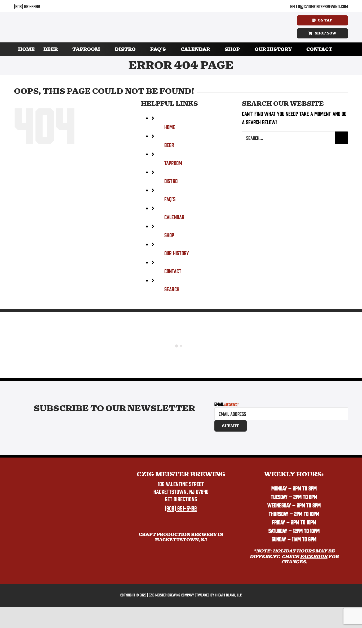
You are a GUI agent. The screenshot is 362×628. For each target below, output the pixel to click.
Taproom (173, 162)
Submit (230, 425)
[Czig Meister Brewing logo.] (67, 473)
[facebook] (176, 6)
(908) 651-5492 (27, 6)
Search (171, 289)
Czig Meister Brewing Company (171, 594)
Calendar (174, 216)
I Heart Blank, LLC (228, 594)
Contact (172, 270)
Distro (170, 180)
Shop (169, 234)
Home (169, 126)
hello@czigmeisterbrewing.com (319, 6)
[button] (342, 49)
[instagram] (185, 6)
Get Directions (181, 498)
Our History (176, 252)
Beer (169, 144)
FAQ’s (169, 198)
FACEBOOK (314, 557)
